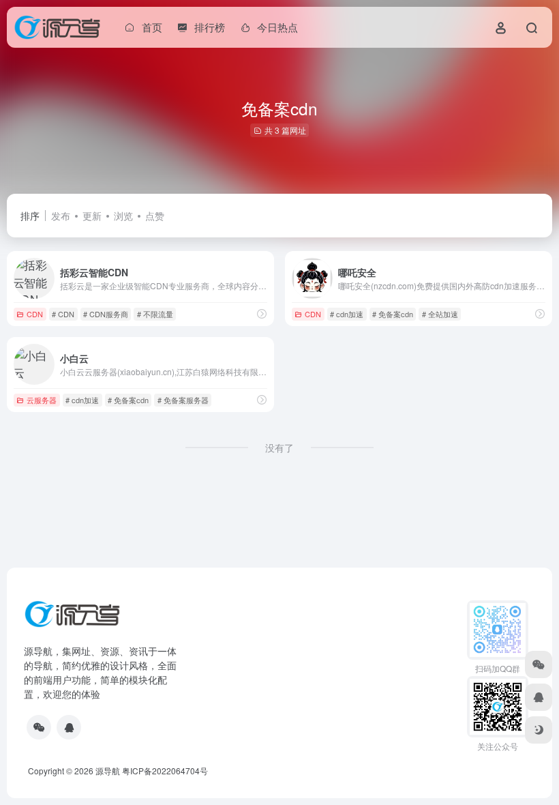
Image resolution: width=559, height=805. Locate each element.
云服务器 (42, 399)
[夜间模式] (538, 730)
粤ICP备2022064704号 (165, 770)
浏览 (123, 215)
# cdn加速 (346, 313)
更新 (92, 215)
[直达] (261, 313)
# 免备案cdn (392, 313)
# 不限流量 (155, 313)
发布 (60, 215)
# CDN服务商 (105, 313)
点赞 (154, 215)
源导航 (107, 770)
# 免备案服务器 (183, 399)
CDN (35, 313)
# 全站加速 (440, 313)
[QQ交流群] (69, 727)
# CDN (63, 313)
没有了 (279, 447)
